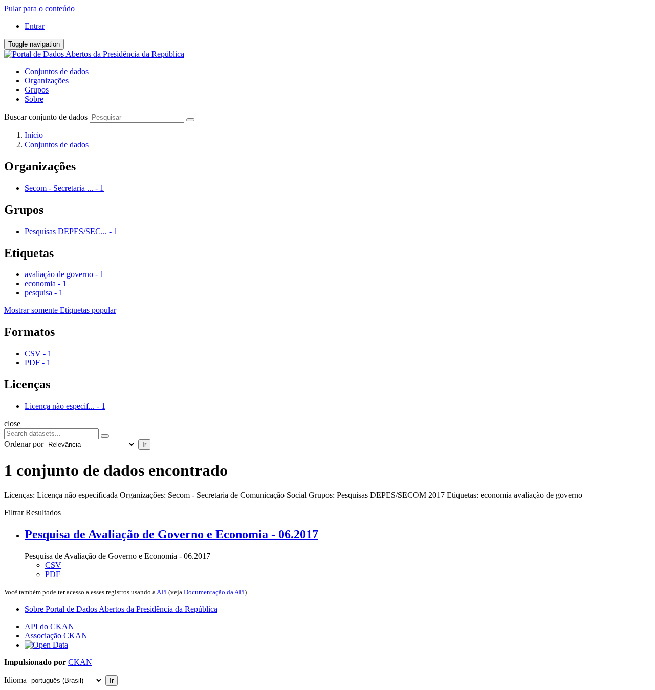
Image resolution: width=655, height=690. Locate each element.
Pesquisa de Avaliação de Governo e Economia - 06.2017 (171, 534)
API (162, 592)
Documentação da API (214, 592)
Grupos (37, 89)
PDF (52, 574)
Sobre (34, 99)
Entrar (35, 25)
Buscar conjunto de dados (46, 116)
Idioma (15, 680)
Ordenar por (23, 444)
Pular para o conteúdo (39, 8)
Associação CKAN (56, 635)
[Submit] (190, 119)
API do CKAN (49, 626)
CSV (53, 565)
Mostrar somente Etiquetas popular (60, 310)
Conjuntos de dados (57, 71)
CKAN (80, 662)
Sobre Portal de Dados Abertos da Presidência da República (121, 609)
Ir (144, 444)
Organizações (47, 80)
